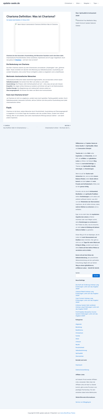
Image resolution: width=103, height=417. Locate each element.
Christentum (79, 333)
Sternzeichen (80, 356)
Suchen (78, 273)
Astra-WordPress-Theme (67, 413)
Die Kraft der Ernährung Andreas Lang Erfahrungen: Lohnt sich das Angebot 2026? (87, 286)
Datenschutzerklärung (82, 370)
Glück (77, 339)
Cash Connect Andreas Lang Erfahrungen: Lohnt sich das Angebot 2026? (87, 300)
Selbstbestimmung (81, 350)
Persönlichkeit (80, 347)
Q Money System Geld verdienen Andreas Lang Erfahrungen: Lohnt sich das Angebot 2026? (87, 307)
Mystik (78, 344)
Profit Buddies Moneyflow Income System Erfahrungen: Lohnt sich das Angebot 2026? (87, 314)
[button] (73, 3)
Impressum (79, 365)
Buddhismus (79, 330)
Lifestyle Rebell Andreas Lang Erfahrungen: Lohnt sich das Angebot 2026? (87, 293)
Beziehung (79, 327)
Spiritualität (79, 353)
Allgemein (79, 324)
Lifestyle (78, 341)
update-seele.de (11, 3)
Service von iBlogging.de (83, 402)
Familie (78, 336)
